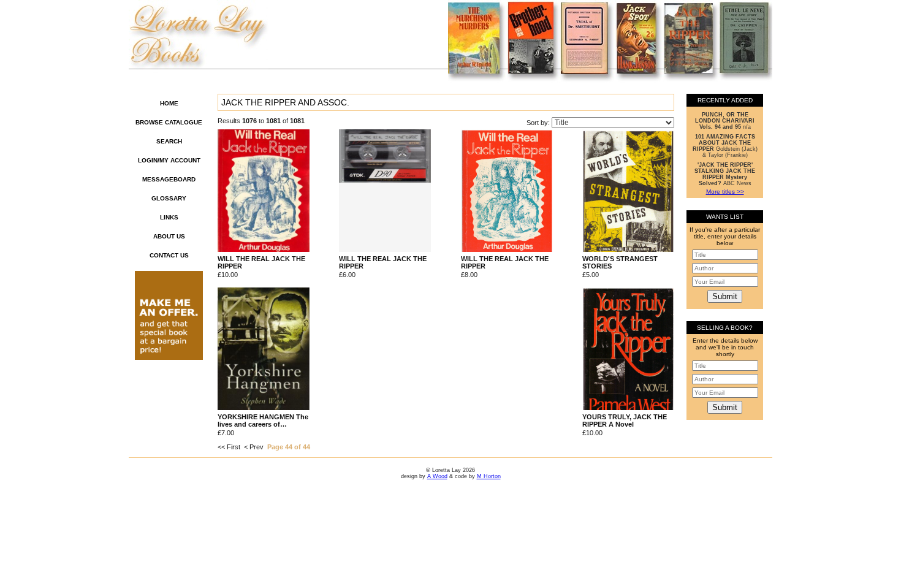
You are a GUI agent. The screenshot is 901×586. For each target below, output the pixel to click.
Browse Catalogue (168, 122)
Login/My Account (169, 160)
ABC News (724, 174)
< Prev (254, 447)
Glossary (168, 198)
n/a (725, 121)
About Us (169, 236)
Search (169, 141)
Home (169, 103)
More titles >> (725, 191)
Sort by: (539, 122)
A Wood (437, 476)
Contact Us (169, 255)
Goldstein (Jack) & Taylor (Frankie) (725, 146)
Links (169, 217)
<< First (229, 447)
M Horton (489, 476)
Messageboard (169, 179)
